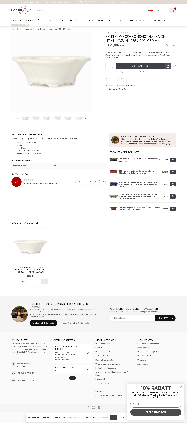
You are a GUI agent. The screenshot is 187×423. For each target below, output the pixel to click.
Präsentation (103, 20)
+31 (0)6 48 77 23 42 (25, 373)
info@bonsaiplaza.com (160, 141)
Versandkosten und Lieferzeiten (108, 364)
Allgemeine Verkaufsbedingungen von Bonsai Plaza (113, 373)
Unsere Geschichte (103, 352)
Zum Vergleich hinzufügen (114, 72)
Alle (72, 378)
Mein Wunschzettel (145, 356)
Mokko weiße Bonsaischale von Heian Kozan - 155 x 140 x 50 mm (48, 29)
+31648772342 (132, 143)
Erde (49, 20)
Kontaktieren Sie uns (166, 2)
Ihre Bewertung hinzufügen (90, 181)
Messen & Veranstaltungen (106, 360)
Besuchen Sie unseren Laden (76, 323)
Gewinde (87, 20)
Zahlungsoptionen (102, 383)
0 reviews (135, 33)
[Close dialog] (181, 387)
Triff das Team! (101, 356)
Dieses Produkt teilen (135, 72)
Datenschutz (100, 379)
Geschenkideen (158, 20)
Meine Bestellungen (145, 348)
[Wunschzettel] (164, 10)
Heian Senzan (111, 33)
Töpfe (39, 20)
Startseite (16, 20)
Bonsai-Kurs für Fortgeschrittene (108, 395)
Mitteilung (99, 391)
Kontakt (98, 348)
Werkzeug (73, 20)
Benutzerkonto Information (148, 343)
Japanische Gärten (138, 20)
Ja (113, 417)
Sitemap (98, 387)
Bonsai (28, 20)
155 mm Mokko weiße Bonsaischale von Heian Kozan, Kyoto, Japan (30, 269)
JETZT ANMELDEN (156, 412)
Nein (122, 417)
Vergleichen (23, 281)
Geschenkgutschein (146, 2)
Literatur (119, 20)
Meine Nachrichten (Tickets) (148, 352)
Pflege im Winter (20, 25)
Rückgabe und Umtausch (105, 368)
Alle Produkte (142, 364)
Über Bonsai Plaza (102, 343)
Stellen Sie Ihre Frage (43, 323)
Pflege (60, 20)
